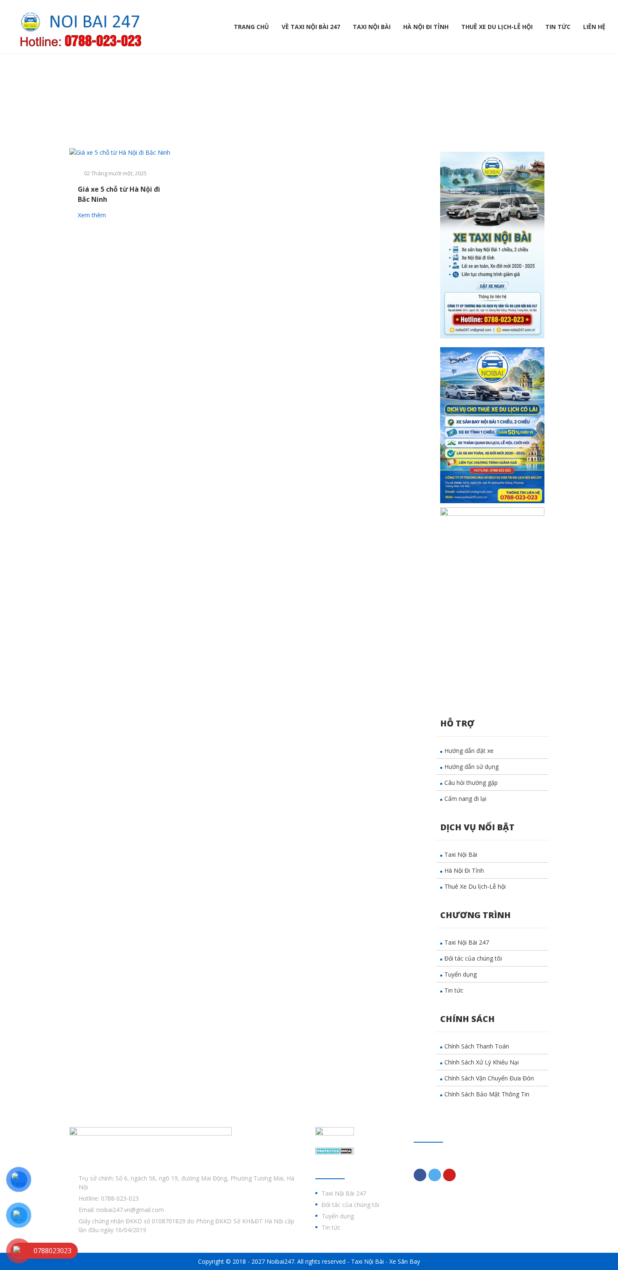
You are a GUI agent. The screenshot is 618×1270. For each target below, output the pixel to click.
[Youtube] (449, 1175)
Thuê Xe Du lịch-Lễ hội (497, 27)
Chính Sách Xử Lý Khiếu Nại (481, 1062)
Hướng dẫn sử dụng (471, 767)
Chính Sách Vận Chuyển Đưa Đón (489, 1078)
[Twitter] (434, 1175)
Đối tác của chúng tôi (473, 958)
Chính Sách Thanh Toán (476, 1046)
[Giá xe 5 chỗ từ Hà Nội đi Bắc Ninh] (124, 152)
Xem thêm (93, 215)
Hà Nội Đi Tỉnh (426, 27)
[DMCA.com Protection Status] (334, 1150)
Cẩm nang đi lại (465, 799)
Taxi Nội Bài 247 (466, 942)
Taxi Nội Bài (372, 27)
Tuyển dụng (460, 974)
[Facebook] (420, 1175)
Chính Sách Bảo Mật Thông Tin (486, 1094)
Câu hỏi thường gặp (471, 783)
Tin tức (557, 27)
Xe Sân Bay (404, 1261)
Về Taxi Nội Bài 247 (311, 27)
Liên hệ (594, 27)
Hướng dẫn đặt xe (469, 751)
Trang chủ (251, 27)
